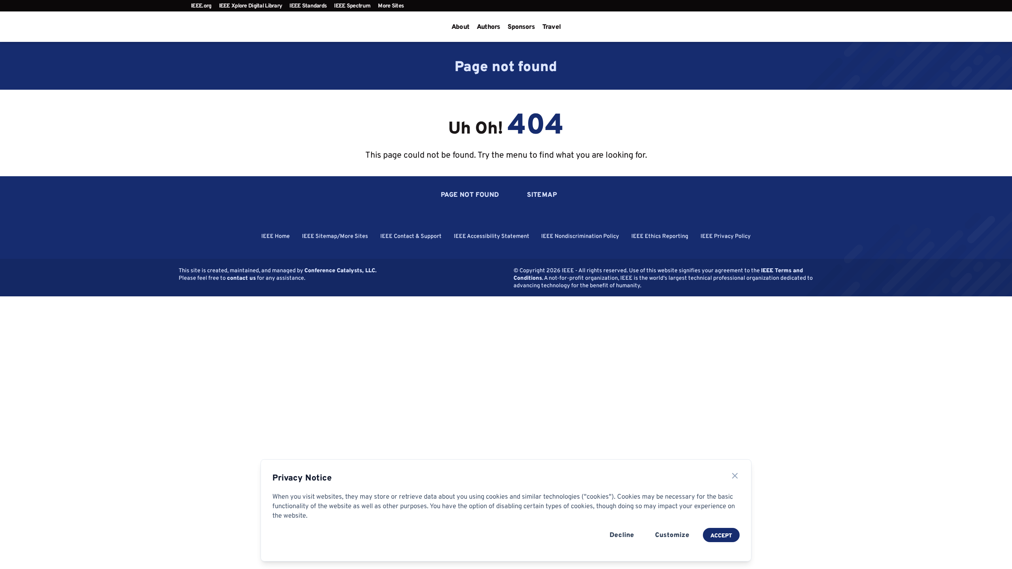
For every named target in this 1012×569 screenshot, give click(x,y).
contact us (241, 277)
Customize (672, 534)
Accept (721, 535)
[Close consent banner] (735, 475)
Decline (622, 534)
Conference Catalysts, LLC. (340, 270)
